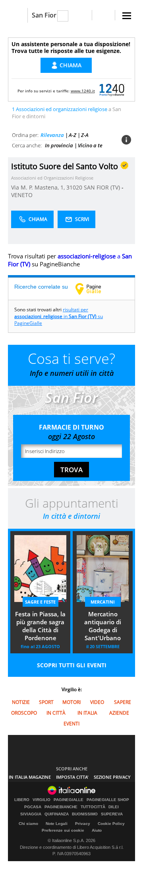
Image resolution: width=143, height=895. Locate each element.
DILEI (113, 807)
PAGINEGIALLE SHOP (108, 800)
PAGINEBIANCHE (60, 807)
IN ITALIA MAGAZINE (30, 777)
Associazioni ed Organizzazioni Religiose (52, 178)
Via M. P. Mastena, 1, (38, 187)
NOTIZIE (21, 702)
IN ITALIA (87, 712)
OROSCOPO (24, 712)
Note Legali (57, 823)
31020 (74, 187)
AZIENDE (119, 712)
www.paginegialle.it (94, 289)
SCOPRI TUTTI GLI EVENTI (71, 665)
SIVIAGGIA (30, 814)
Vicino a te (90, 145)
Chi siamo (28, 823)
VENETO (22, 195)
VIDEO (97, 702)
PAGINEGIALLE (68, 800)
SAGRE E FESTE (40, 602)
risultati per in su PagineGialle (58, 316)
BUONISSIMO (85, 814)
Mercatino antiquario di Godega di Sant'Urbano (102, 626)
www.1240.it (83, 91)
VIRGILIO (41, 800)
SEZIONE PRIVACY (112, 777)
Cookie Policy (111, 823)
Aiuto (97, 830)
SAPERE (122, 702)
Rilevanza (52, 135)
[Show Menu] (126, 16)
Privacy (82, 823)
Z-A (85, 135)
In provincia (59, 145)
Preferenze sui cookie (63, 830)
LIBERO (21, 800)
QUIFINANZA (56, 814)
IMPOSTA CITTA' (72, 777)
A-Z (72, 135)
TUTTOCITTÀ (93, 807)
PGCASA (32, 807)
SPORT (46, 702)
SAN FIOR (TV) (103, 187)
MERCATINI (103, 602)
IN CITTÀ (56, 712)
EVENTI (71, 723)
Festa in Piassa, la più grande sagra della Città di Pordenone (40, 626)
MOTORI (71, 702)
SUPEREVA (112, 814)
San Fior (44, 15)
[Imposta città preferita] (17, 15)
